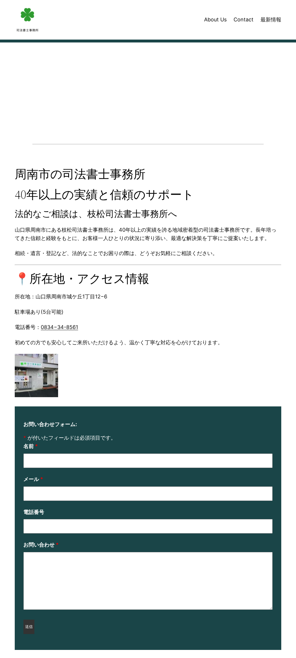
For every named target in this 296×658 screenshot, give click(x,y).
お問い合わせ (41, 545)
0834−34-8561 (59, 327)
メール (33, 479)
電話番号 (33, 512)
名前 (30, 446)
